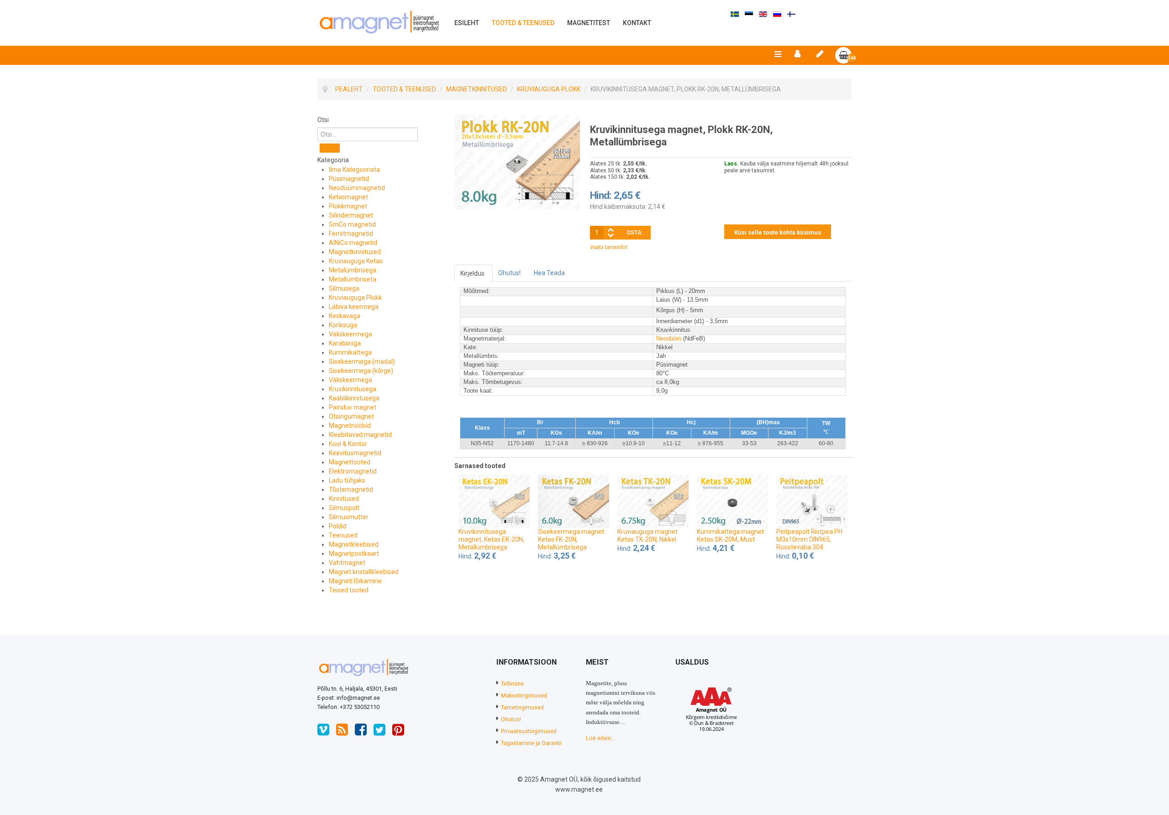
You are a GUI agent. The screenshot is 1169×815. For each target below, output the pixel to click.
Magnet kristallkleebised (364, 571)
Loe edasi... (601, 738)
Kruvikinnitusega (352, 389)
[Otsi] (330, 148)
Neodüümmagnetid (357, 188)
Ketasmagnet (348, 197)
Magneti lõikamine (355, 581)
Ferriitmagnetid (351, 233)
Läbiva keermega (354, 306)
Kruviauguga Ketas (356, 261)
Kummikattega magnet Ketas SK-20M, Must (730, 535)
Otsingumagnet (351, 416)
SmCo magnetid (352, 224)
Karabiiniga (345, 343)
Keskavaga (344, 316)
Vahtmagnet (347, 562)
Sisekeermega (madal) (362, 361)
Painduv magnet (352, 407)
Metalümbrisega (352, 270)
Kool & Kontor (348, 443)
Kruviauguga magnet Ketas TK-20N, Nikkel (647, 535)
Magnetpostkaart (354, 553)
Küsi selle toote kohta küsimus (777, 232)
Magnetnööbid (350, 425)
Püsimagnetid (349, 178)
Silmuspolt (344, 507)
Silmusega (344, 288)
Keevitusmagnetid (355, 453)
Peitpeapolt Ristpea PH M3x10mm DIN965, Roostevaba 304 (809, 539)
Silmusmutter (349, 517)
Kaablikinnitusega (354, 398)
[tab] (379, 120)
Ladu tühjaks (347, 480)
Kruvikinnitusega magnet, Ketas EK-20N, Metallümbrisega (491, 539)
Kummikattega (350, 352)
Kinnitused (344, 498)
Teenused (343, 535)
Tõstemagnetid (351, 489)
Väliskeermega (350, 334)
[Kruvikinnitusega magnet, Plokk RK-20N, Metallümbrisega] (517, 161)
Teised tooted (349, 590)
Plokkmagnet (348, 206)
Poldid (338, 526)
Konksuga (343, 325)
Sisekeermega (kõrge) (361, 370)
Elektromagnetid (353, 471)
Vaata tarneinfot (608, 247)
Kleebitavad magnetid (360, 434)
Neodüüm (668, 338)
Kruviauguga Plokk (355, 297)
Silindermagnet (351, 215)
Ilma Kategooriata (354, 169)
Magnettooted (349, 462)
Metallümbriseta (352, 279)
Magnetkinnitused (355, 252)
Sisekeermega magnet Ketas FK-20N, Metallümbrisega (571, 539)
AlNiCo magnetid (353, 242)
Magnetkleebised (354, 544)
